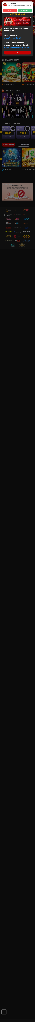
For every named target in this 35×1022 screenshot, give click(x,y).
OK (17, 52)
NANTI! (10, 10)
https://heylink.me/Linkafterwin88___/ (18, 47)
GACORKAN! (24, 10)
